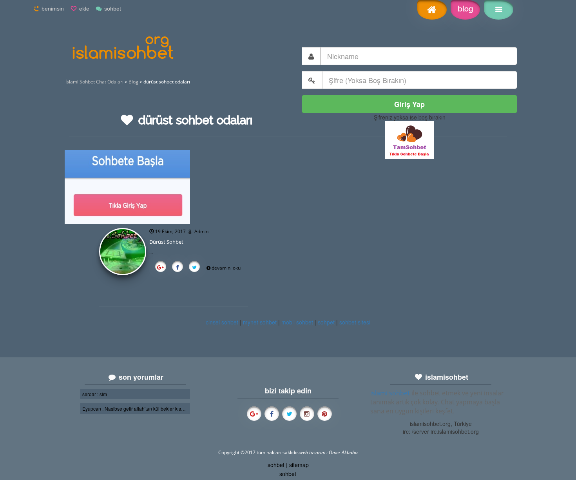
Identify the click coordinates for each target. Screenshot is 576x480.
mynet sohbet (260, 322)
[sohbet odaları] (409, 139)
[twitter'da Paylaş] (194, 267)
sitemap (299, 465)
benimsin (53, 8)
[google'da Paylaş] (160, 267)
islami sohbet (390, 393)
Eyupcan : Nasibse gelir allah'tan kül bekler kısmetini (135, 408)
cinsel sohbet (222, 322)
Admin (201, 231)
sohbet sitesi (354, 322)
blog (465, 9)
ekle (84, 8)
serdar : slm (94, 394)
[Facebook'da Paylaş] (177, 267)
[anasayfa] (432, 11)
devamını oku (226, 267)
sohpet (326, 322)
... (151, 251)
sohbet (112, 8)
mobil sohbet (297, 322)
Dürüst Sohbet (166, 241)
